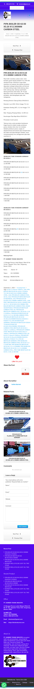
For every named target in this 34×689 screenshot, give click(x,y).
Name (8, 485)
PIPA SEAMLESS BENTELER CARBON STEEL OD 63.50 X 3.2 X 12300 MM (16, 342)
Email (8, 492)
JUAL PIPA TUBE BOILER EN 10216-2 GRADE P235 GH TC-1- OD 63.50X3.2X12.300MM (17, 302)
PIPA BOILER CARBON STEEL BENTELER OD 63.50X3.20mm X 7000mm (17, 331)
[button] (4, 685)
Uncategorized (21, 287)
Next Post (16, 46)
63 (21, 172)
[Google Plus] (18, 8)
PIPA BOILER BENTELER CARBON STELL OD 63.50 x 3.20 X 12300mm (17, 311)
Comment (8, 506)
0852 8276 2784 (10, 4)
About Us (18, 684)
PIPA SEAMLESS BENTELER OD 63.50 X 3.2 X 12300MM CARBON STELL (17, 348)
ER (17, 229)
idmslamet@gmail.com (24, 4)
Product (7, 682)
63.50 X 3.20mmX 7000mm (15, 289)
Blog (2, 682)
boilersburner (16, 384)
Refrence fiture (16, 682)
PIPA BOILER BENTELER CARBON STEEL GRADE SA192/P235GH (17, 306)
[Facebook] (11, 8)
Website (8, 499)
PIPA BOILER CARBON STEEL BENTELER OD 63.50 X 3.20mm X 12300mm (15, 328)
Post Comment (23, 526)
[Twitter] (15, 8)
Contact (31, 682)
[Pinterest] (22, 8)
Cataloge (24, 682)
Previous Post (18, 50)
